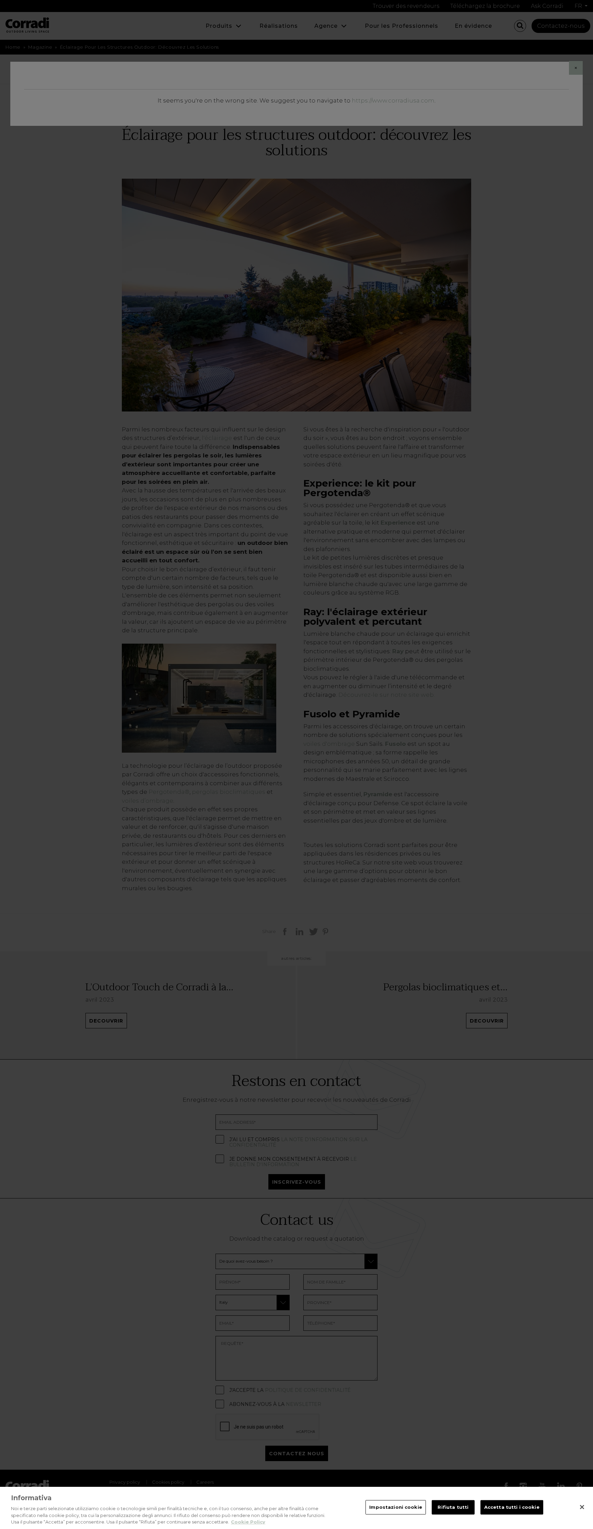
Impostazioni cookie (395, 1507)
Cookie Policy (248, 1522)
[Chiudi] (582, 1507)
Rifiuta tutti (453, 1507)
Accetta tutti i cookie (511, 1507)
